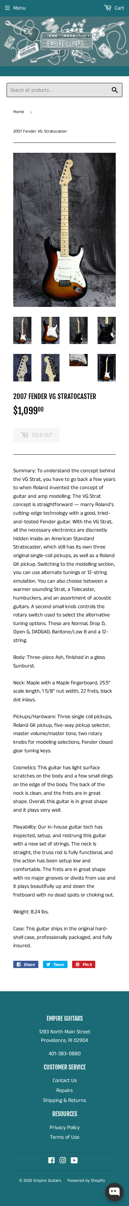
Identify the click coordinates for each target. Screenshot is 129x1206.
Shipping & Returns (64, 1100)
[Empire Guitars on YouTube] (74, 1161)
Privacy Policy (65, 1127)
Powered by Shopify (86, 1180)
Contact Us (65, 1080)
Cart (118, 8)
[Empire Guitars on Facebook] (51, 1161)
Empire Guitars (47, 1180)
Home (18, 112)
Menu (19, 8)
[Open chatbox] (114, 1192)
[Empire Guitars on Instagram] (63, 1161)
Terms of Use (64, 1137)
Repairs (64, 1090)
